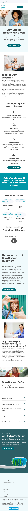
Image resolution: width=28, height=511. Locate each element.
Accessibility (6, 496)
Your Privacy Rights (13, 508)
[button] (26, 7)
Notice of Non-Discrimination (9, 487)
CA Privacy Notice (7, 489)
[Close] (25, 499)
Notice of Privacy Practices (9, 482)
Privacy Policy (6, 480)
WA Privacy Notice (7, 494)
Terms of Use (6, 484)
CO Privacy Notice (7, 491)
